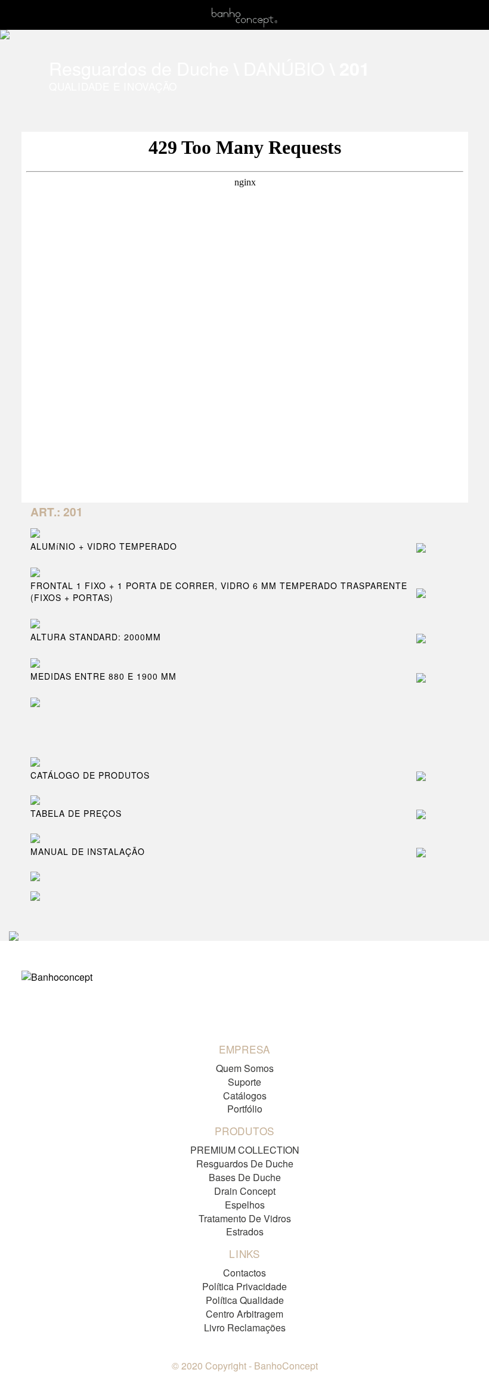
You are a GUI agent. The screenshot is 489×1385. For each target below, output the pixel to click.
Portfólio (244, 1109)
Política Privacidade (244, 1286)
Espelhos (245, 1205)
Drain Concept (245, 1191)
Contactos (244, 1272)
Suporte (244, 1082)
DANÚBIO (284, 68)
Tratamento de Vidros (245, 1218)
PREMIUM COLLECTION (244, 1150)
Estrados (245, 1231)
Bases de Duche (245, 1177)
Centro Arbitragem (244, 1314)
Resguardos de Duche (139, 68)
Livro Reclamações (245, 1327)
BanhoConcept (286, 1365)
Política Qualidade (245, 1300)
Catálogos (245, 1095)
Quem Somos (245, 1068)
